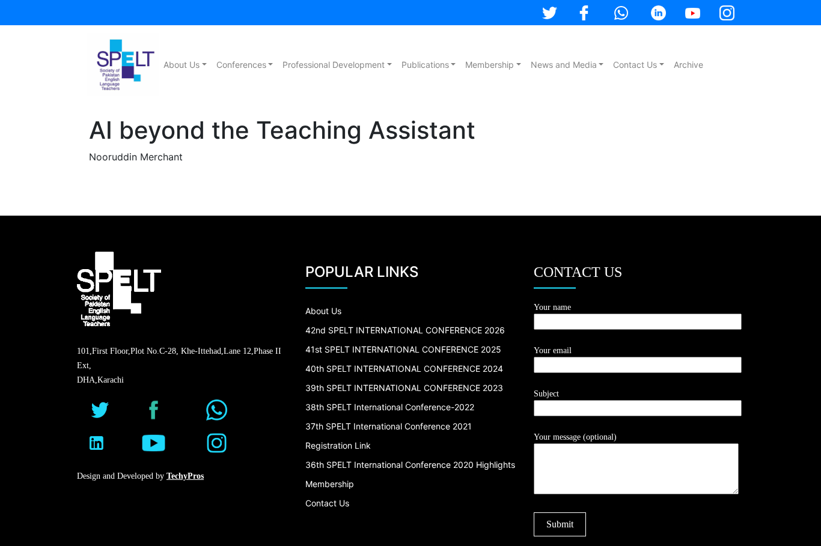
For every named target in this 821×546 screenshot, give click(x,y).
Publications (425, 64)
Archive (688, 64)
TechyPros (185, 476)
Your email (553, 350)
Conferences (241, 64)
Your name (552, 307)
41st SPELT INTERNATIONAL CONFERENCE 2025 (403, 349)
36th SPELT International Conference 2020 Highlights (410, 465)
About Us (181, 64)
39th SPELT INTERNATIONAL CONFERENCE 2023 (404, 388)
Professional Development (333, 64)
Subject (546, 393)
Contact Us (635, 64)
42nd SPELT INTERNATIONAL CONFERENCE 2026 (405, 330)
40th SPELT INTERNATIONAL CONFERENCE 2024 (404, 368)
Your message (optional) (575, 436)
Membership (489, 64)
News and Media (564, 64)
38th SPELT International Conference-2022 (389, 407)
